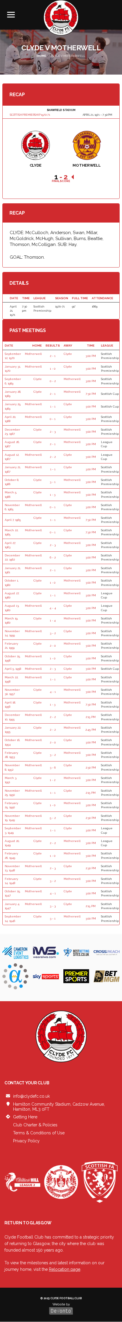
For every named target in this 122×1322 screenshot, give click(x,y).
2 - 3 (53, 431)
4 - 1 (53, 691)
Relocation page (64, 1269)
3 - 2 (53, 633)
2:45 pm (90, 729)
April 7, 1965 (13, 519)
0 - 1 (52, 419)
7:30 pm (91, 393)
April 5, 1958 (13, 668)
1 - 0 (52, 368)
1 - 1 (52, 406)
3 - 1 (52, 482)
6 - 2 (53, 557)
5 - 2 (53, 817)
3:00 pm (91, 356)
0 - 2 (53, 381)
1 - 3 (52, 494)
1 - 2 (52, 780)
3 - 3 (53, 906)
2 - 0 (53, 645)
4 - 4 (52, 608)
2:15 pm (91, 717)
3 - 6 (53, 767)
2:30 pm (91, 767)
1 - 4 (53, 620)
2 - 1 (52, 356)
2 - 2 (53, 456)
